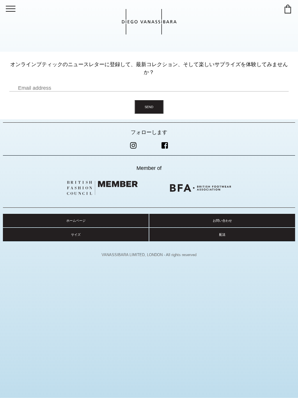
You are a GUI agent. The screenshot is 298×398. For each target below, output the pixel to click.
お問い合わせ (222, 220)
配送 (222, 234)
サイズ (76, 234)
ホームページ (76, 220)
